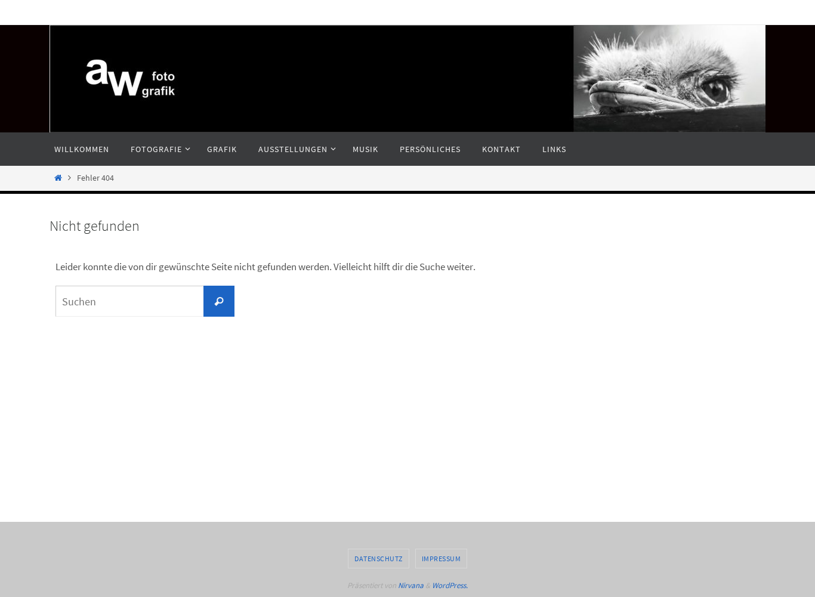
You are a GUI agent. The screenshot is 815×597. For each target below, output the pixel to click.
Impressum (441, 558)
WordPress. (450, 585)
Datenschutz (378, 558)
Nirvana (411, 585)
